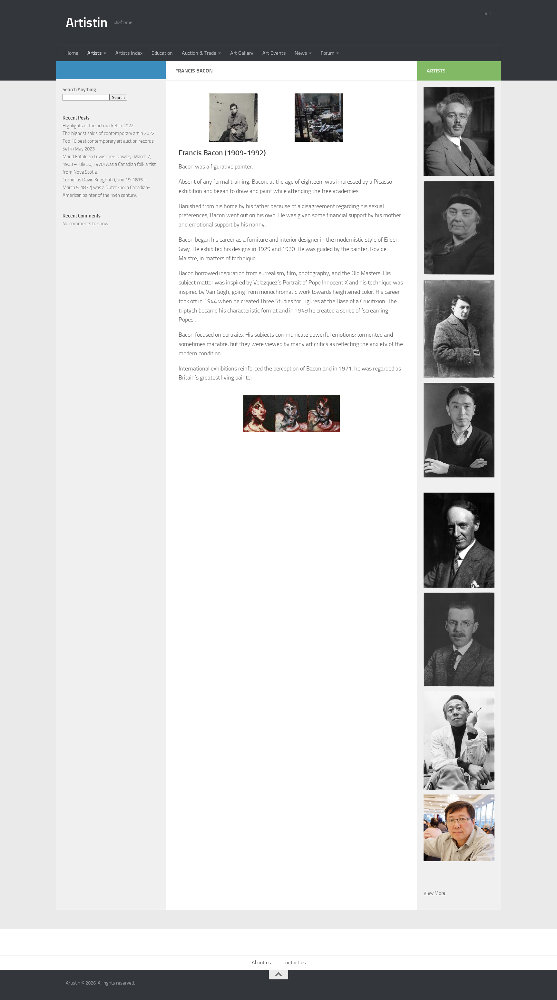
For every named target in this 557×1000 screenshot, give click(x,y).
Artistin (86, 22)
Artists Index (128, 53)
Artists (94, 53)
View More (434, 893)
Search (118, 97)
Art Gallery (241, 53)
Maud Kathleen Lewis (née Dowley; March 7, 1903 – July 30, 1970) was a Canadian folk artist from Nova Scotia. (109, 164)
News (301, 53)
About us (261, 962)
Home (71, 53)
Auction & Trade (199, 53)
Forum (327, 53)
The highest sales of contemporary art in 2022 (108, 133)
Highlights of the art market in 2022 (98, 126)
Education (162, 53)
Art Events (274, 53)
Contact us (294, 962)
